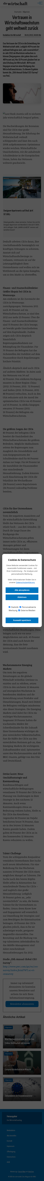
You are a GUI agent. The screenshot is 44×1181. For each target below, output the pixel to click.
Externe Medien (27, 610)
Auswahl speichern (22, 620)
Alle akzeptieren (22, 590)
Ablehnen (22, 597)
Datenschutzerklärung (25, 582)
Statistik (15, 607)
